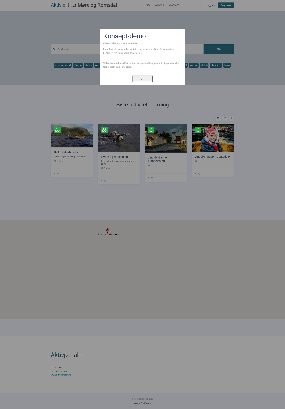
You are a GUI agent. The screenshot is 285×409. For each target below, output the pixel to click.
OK (142, 79)
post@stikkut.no (127, 63)
